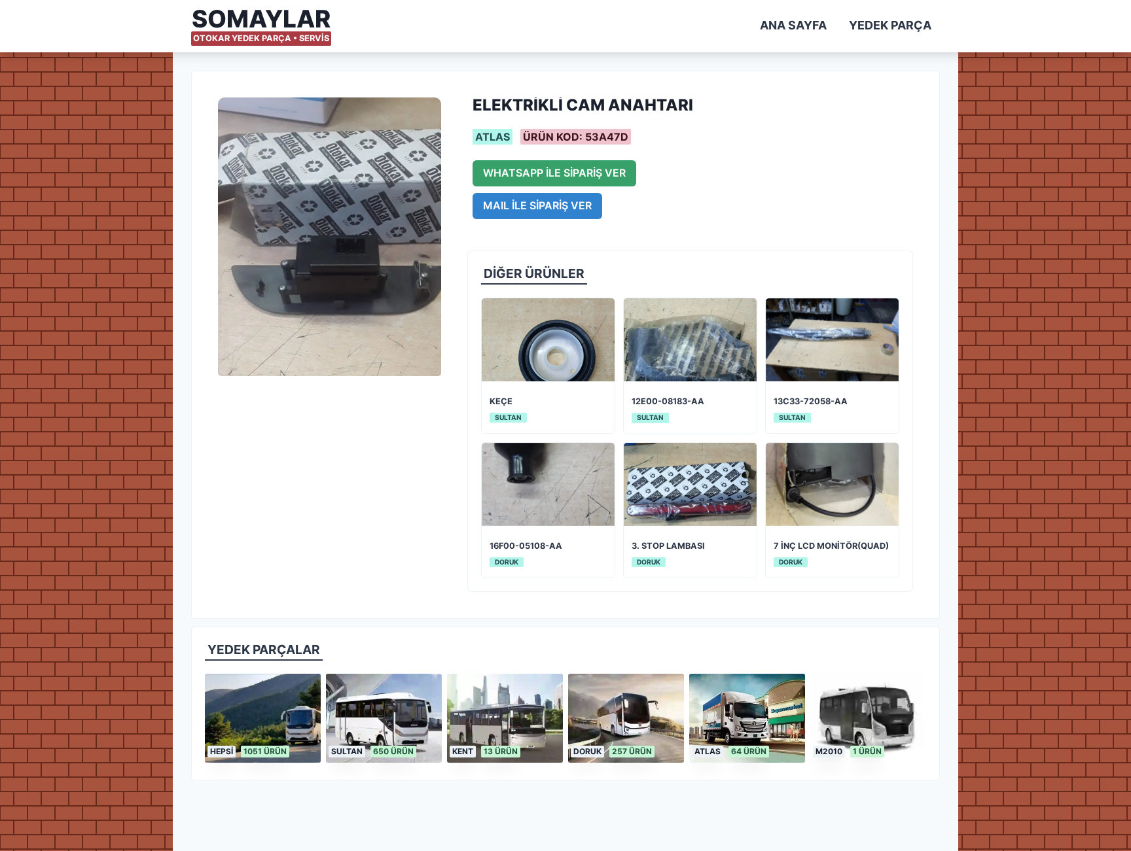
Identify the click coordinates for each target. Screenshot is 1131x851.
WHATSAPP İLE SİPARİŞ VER (554, 172)
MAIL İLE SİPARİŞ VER (537, 205)
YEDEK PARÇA (890, 25)
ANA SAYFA (793, 25)
